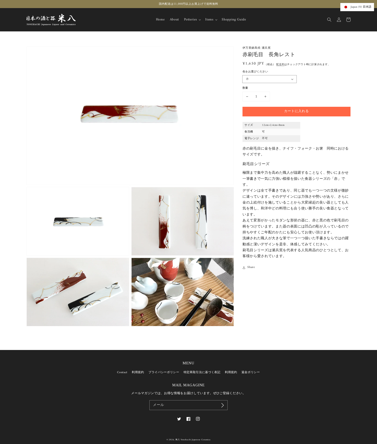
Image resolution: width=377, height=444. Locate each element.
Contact (122, 372)
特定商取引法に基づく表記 (202, 372)
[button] (329, 19)
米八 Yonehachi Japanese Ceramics (192, 440)
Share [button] (251, 267)
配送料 (280, 64)
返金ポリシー (251, 372)
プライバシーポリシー (163, 372)
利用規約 (138, 372)
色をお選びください (255, 72)
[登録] (222, 405)
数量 (245, 88)
